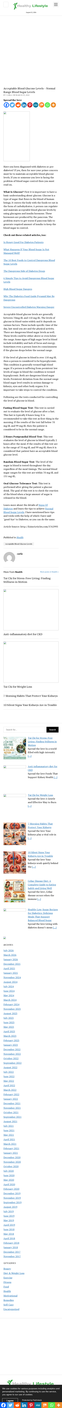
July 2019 (8, 1211)
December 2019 (11, 1193)
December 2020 (11, 1157)
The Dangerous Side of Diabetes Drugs (24, 271)
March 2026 (9, 955)
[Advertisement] (31, 49)
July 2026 (8, 950)
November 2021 (12, 1108)
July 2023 (8, 1018)
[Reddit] (18, 105)
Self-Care (8, 1304)
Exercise (7, 1277)
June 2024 (8, 991)
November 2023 (12, 1009)
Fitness (7, 1282)
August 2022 (10, 1067)
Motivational (10, 1295)
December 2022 (11, 1049)
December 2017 (11, 1252)
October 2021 (11, 1112)
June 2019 (8, 1216)
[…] (29, 756)
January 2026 (10, 959)
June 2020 (8, 1175)
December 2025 (11, 964)
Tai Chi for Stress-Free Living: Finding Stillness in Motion (27, 580)
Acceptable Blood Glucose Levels (18, 544)
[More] (53, 105)
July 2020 (8, 1171)
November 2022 (12, 1054)
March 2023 (9, 1036)
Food (6, 1286)
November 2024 (12, 977)
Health (7, 1291)
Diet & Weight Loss (13, 1273)
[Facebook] (6, 105)
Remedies (8, 1300)
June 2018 (8, 1229)
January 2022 (10, 1099)
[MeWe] (35, 105)
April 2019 (9, 1225)
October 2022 (11, 1058)
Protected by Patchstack (32, 1400)
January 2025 (10, 973)
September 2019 (12, 1202)
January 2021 (10, 1153)
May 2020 (8, 1180)
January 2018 (10, 1247)
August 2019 (10, 1207)
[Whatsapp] (47, 105)
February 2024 (11, 1004)
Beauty (7, 1268)
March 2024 (9, 1000)
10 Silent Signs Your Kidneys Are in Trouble (30, 705)
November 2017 (12, 1256)
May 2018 (8, 1234)
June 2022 (8, 1076)
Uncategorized (11, 1309)
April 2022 (9, 1085)
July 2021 (8, 1126)
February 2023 (11, 1040)
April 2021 (9, 1139)
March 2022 (9, 1090)
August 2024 (10, 982)
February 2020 (11, 1189)
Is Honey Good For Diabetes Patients (23, 242)
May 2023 (8, 1027)
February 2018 (11, 1243)
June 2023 (8, 1022)
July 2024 (8, 986)
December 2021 (11, 1103)
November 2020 (12, 1162)
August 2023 (10, 1013)
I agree (10, 1400)
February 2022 (11, 1094)
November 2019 (12, 1198)
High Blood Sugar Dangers (17, 289)
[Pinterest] (30, 105)
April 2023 (9, 1031)
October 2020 (11, 1166)
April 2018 (9, 1238)
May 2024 (8, 995)
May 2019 (8, 1220)
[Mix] (41, 105)
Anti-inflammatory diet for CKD (22, 634)
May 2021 (8, 1135)
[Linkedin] (24, 105)
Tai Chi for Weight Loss (17, 686)
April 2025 (9, 968)
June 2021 (8, 1130)
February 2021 (11, 1148)
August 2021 (10, 1121)
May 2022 (8, 1081)
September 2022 (12, 1063)
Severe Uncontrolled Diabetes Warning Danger (28, 307)
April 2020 (9, 1184)
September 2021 (12, 1117)
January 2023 (10, 1045)
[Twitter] (12, 105)
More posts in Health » (49, 572)
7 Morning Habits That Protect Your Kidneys (30, 696)
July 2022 (8, 1072)
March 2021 (9, 1144)
